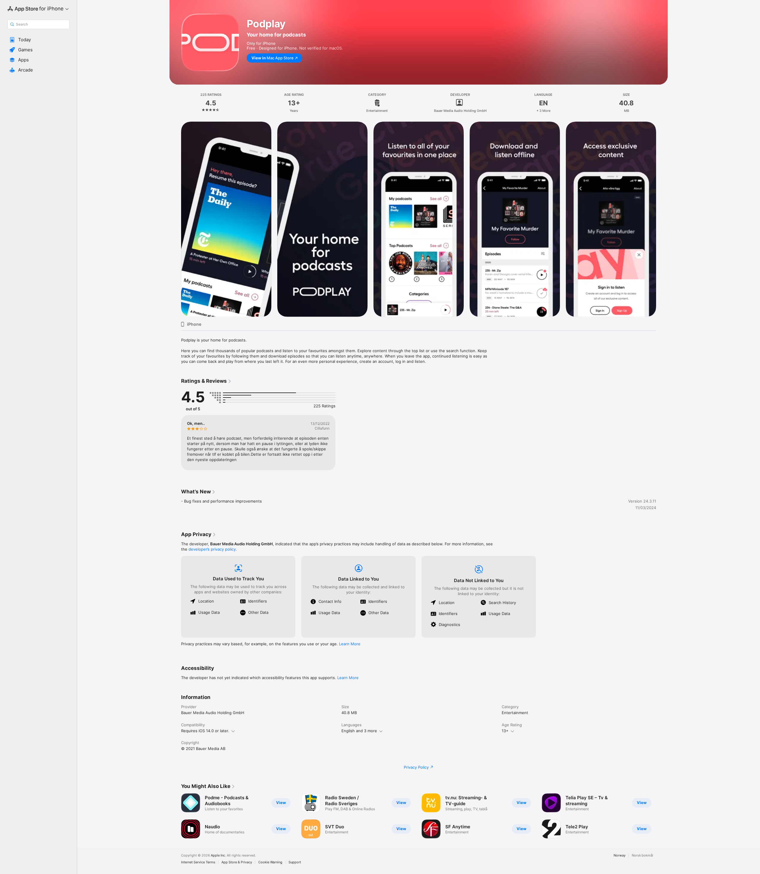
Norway (620, 855)
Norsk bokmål (642, 855)
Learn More (349, 643)
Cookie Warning (270, 862)
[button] (38, 39)
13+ (505, 730)
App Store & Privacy (236, 862)
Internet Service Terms (198, 862)
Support (295, 862)
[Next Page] (662, 815)
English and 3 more (359, 730)
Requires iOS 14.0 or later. (205, 730)
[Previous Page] (175, 815)
